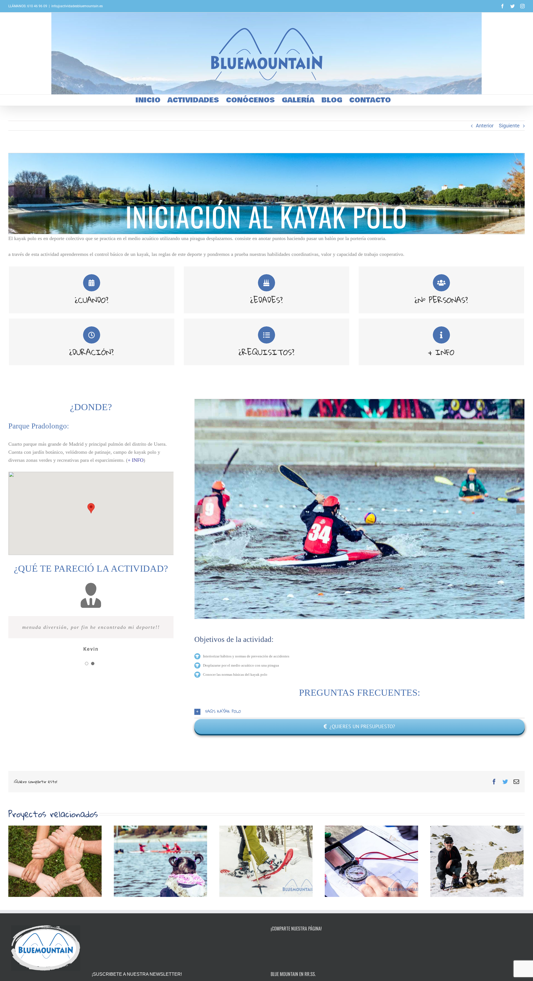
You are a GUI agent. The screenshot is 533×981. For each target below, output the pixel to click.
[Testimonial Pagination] (86, 663)
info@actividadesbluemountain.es (77, 6)
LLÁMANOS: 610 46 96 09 (27, 6)
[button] (91, 508)
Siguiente (509, 125)
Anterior (485, 125)
